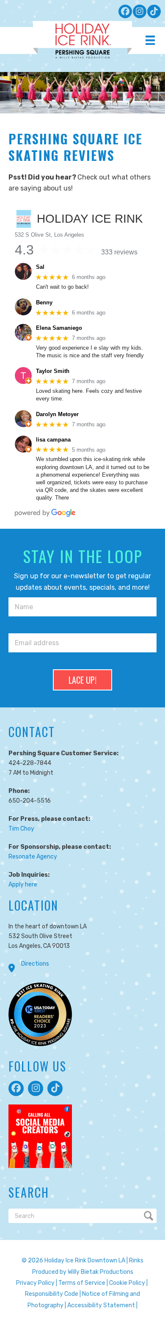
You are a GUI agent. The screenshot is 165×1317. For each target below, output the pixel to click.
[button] (125, 11)
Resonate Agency (32, 856)
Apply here (22, 884)
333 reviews (119, 252)
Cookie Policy (127, 1283)
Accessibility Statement (101, 1305)
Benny (44, 302)
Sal (40, 267)
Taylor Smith (52, 371)
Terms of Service (81, 1283)
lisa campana (53, 439)
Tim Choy (21, 828)
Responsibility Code (51, 1294)
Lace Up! (82, 680)
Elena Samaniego (59, 328)
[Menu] (150, 40)
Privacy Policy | (36, 1283)
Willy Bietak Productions (100, 1272)
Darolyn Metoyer (57, 414)
